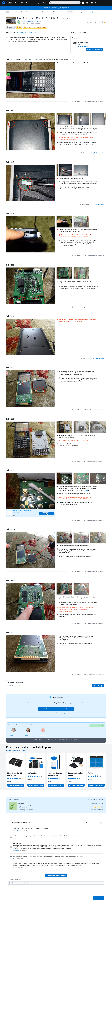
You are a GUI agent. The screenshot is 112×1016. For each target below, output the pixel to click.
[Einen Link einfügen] (18, 883)
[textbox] (56, 890)
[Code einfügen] (15, 883)
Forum (87, 12)
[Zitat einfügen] (20, 883)
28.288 (90, 22)
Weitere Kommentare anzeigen (57, 875)
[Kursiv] (12, 883)
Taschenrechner (15, 12)
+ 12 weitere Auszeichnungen (96, 809)
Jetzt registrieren (64, 8)
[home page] (7, 2)
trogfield (23, 21)
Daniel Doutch (16, 830)
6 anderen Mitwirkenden (96, 799)
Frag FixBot (77, 101)
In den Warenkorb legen (94, 49)
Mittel (20, 27)
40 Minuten (12, 27)
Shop (44, 3)
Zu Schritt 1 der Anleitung (25, 33)
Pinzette (85, 490)
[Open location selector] (87, 2)
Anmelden (107, 3)
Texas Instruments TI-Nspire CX (51, 12)
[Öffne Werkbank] (83, 2)
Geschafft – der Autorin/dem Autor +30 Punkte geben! (57, 709)
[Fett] (9, 883)
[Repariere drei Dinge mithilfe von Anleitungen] (102, 807)
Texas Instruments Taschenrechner (31, 12)
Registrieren (98, 3)
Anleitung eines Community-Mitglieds (35, 27)
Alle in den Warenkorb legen (16, 750)
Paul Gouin (16, 850)
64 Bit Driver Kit (83, 42)
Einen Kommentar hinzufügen (93, 108)
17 (96, 22)
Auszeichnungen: (97, 803)
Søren (14, 858)
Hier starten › (56, 741)
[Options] (7, 12)
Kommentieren (98, 898)
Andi (14, 867)
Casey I (15, 838)
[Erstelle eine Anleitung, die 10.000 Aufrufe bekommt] (95, 807)
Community (35, 3)
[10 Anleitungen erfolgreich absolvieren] (98, 807)
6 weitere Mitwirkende (34, 21)
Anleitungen (79, 12)
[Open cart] (91, 2)
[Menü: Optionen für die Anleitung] (104, 12)
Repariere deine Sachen (21, 3)
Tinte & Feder (14, 800)
